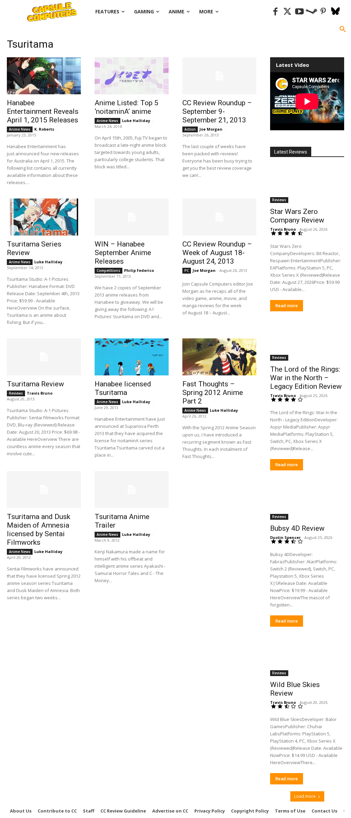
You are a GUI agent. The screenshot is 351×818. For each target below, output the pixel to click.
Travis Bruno (39, 393)
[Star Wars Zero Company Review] (307, 184)
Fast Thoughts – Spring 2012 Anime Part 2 (212, 392)
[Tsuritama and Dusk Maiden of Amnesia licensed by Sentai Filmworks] (44, 489)
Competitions (108, 270)
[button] (343, 29)
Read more (286, 305)
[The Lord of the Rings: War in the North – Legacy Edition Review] (307, 342)
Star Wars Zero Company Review (297, 215)
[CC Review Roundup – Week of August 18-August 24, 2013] (219, 217)
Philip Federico (139, 270)
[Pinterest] (323, 12)
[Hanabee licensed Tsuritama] (132, 356)
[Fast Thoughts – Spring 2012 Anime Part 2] (219, 356)
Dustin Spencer (285, 537)
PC (186, 270)
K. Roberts (44, 129)
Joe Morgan (210, 129)
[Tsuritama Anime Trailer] (132, 489)
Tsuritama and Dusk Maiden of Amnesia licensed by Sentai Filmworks (38, 529)
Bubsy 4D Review (297, 528)
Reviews (16, 393)
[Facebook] (275, 12)
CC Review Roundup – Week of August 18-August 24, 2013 (217, 252)
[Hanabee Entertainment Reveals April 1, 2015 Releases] (44, 75)
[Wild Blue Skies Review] (307, 657)
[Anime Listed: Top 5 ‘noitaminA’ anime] (132, 75)
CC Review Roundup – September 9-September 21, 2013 (217, 111)
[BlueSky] (335, 12)
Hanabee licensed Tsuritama (123, 388)
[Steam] (311, 12)
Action (190, 129)
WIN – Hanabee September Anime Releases (123, 252)
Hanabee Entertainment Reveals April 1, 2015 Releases (42, 111)
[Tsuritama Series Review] (44, 217)
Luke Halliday (136, 120)
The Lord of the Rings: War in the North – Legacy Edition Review (306, 377)
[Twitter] (287, 12)
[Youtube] (299, 12)
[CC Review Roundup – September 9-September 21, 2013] (219, 75)
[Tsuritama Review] (44, 356)
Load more (305, 796)
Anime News (20, 129)
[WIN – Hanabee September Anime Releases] (132, 217)
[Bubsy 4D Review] (307, 501)
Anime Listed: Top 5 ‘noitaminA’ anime (126, 107)
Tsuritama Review (35, 384)
